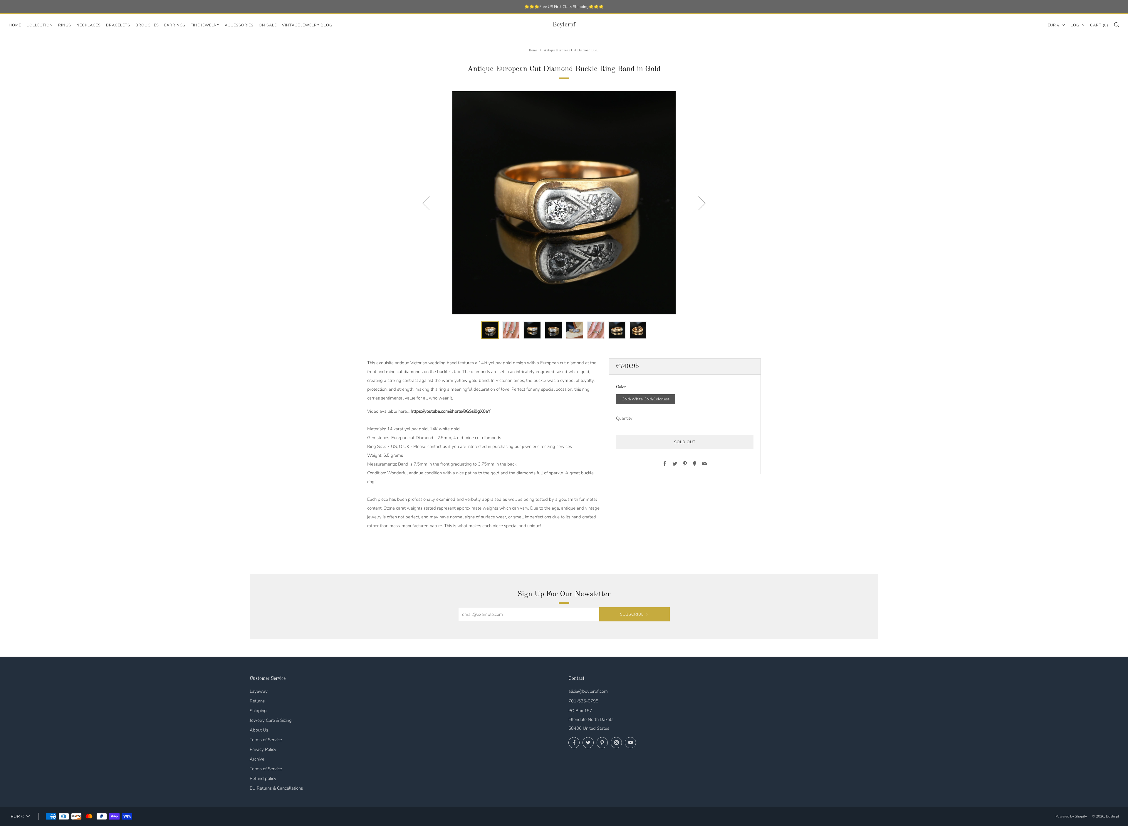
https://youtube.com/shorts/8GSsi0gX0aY (451, 411)
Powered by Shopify (1071, 816)
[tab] (490, 330)
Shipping (258, 711)
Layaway (259, 691)
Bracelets (118, 25)
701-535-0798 (583, 701)
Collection (39, 25)
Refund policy (263, 778)
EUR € (1054, 25)
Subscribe (632, 614)
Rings (64, 25)
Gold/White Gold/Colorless (645, 399)
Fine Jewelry (205, 25)
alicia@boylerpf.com (588, 691)
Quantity (624, 418)
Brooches (147, 25)
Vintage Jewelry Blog (307, 25)
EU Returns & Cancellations (276, 788)
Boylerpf (564, 25)
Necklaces (88, 25)
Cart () (1099, 25)
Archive (257, 759)
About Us (259, 730)
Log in (1078, 25)
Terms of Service (266, 740)
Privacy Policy (263, 749)
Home (15, 25)
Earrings (174, 25)
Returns (257, 701)
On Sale (268, 25)
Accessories (239, 25)
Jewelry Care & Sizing (271, 720)
